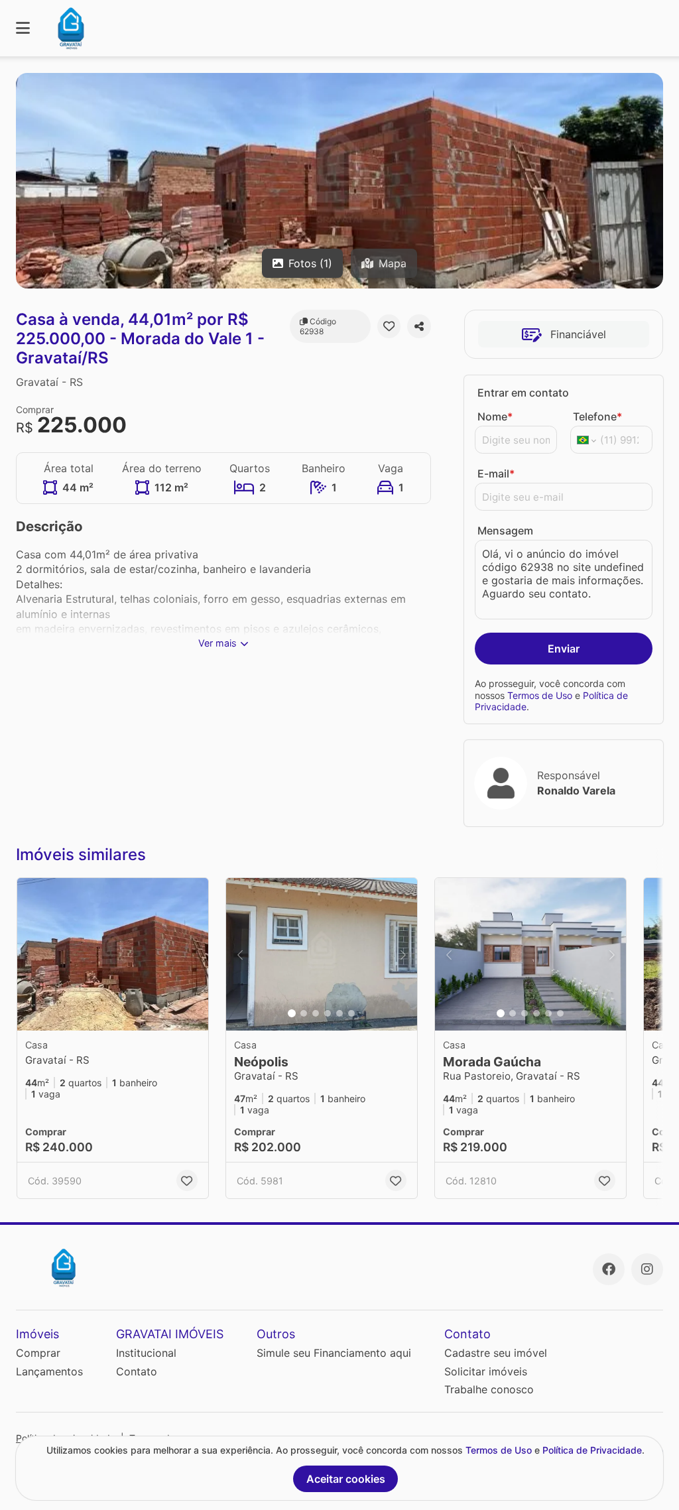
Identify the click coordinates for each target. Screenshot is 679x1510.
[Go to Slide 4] (327, 1013)
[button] (112, 954)
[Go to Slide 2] (303, 1013)
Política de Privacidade (592, 1450)
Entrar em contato (523, 392)
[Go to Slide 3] (315, 1013)
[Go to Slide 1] (292, 1013)
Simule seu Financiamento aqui (334, 1352)
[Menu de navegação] (23, 28)
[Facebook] (609, 1269)
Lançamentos (49, 1371)
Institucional (146, 1352)
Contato (136, 1371)
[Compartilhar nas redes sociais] (419, 326)
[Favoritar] (389, 326)
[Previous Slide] (240, 954)
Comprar (38, 1352)
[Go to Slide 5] (339, 1013)
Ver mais (217, 643)
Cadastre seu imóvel (495, 1352)
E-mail (496, 473)
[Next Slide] (403, 954)
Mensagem (505, 530)
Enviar (564, 648)
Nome (495, 416)
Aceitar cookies (345, 1478)
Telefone (597, 416)
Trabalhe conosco (489, 1389)
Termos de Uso (539, 695)
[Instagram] (647, 1269)
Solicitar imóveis (485, 1371)
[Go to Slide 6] (351, 1013)
